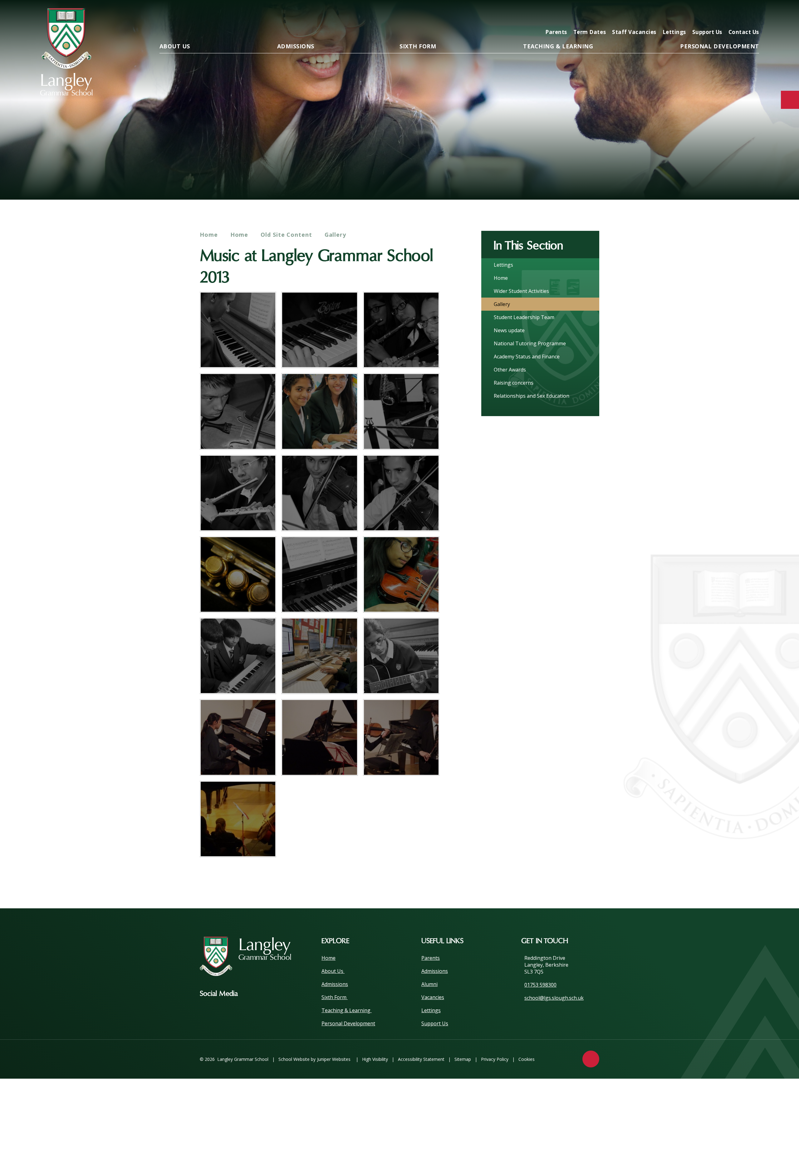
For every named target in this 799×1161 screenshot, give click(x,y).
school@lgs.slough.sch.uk (554, 997)
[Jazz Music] (238, 574)
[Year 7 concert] (238, 737)
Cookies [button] (526, 1059)
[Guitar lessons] (401, 656)
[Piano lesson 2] (319, 330)
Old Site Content (286, 234)
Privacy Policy (494, 1059)
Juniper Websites (333, 1059)
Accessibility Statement (421, 1059)
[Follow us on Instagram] (252, 994)
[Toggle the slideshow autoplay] (752, 180)
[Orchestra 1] (401, 330)
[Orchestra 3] (401, 411)
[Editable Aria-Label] (652, 15)
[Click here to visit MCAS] (692, 15)
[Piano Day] (319, 574)
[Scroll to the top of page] (590, 1059)
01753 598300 (540, 984)
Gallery (335, 234)
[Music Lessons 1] (319, 411)
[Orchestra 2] (238, 411)
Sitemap (462, 1059)
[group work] (238, 656)
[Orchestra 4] (238, 493)
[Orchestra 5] (319, 493)
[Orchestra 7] (401, 574)
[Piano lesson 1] (238, 330)
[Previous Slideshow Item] (718, 180)
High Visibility (375, 1059)
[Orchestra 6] (401, 493)
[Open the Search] (752, 15)
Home (209, 234)
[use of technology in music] (319, 656)
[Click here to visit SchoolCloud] (732, 15)
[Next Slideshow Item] (735, 180)
